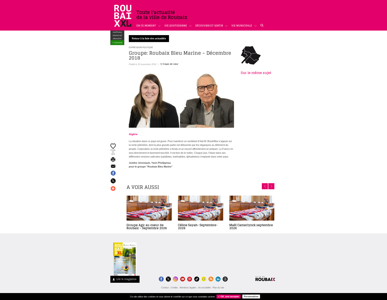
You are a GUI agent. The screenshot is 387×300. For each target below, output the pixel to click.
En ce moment (146, 25)
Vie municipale (241, 25)
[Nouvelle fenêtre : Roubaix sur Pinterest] (189, 279)
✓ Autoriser (117, 42)
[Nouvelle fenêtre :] (182, 279)
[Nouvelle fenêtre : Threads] (225, 279)
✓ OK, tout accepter (228, 296)
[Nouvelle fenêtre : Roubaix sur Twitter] (168, 279)
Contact (165, 287)
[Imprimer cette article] (113, 159)
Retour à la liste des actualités (149, 38)
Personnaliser (251, 296)
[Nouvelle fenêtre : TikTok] (196, 279)
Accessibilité (204, 287)
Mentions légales (188, 287)
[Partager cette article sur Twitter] (113, 181)
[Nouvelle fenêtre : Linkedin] (218, 279)
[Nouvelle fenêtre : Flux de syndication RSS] (210, 279)
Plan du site (218, 287)
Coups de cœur (113, 152)
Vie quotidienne (175, 25)
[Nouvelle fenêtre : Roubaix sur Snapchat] (203, 279)
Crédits (174, 287)
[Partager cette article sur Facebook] (113, 173)
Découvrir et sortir (209, 25)
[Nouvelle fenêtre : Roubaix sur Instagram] (175, 279)
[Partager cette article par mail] (113, 166)
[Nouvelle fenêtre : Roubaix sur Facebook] (161, 279)
